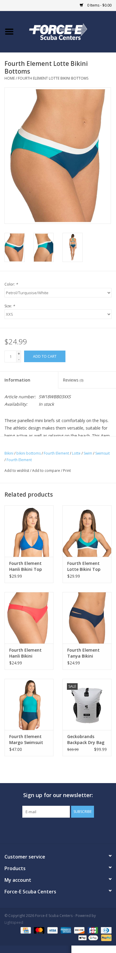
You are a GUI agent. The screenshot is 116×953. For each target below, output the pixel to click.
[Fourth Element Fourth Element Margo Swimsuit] (29, 704)
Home (9, 78)
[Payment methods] (25, 929)
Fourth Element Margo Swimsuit (26, 739)
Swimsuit (102, 453)
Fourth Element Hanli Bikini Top (25, 566)
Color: (11, 284)
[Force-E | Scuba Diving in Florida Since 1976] (67, 31)
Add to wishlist (16, 470)
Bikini (8, 453)
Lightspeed (13, 922)
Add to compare (46, 470)
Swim (88, 453)
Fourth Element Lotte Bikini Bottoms (53, 78)
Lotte (76, 453)
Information (17, 380)
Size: (9, 306)
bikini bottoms (28, 453)
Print (67, 470)
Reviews (73, 380)
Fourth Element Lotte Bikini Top (84, 566)
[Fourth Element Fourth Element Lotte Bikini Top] (87, 531)
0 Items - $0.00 (99, 5)
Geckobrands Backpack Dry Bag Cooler (85, 740)
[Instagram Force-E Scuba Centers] (79, 830)
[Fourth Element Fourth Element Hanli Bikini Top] (29, 531)
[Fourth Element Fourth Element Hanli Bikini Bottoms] (29, 618)
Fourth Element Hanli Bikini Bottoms (25, 653)
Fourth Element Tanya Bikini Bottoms (83, 653)
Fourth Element (56, 453)
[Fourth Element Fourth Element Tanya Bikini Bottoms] (87, 618)
